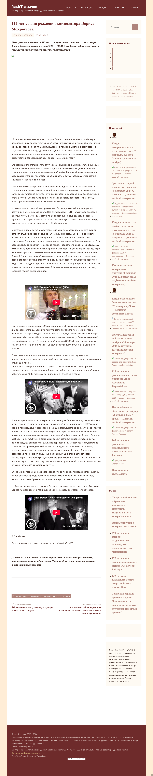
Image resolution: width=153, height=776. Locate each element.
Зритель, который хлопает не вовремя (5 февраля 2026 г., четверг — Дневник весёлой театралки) (124, 190)
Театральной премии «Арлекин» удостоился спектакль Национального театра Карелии (124, 506)
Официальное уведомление (120, 472)
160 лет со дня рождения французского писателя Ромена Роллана (122, 447)
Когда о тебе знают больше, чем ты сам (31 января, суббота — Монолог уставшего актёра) (124, 305)
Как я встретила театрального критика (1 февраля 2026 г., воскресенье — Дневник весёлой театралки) (124, 274)
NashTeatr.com (24, 6)
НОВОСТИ (71, 8)
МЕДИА (102, 8)
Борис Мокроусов (21, 596)
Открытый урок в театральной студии (124, 524)
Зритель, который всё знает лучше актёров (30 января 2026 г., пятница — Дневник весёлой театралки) (123, 344)
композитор (36, 596)
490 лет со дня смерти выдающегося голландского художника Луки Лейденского (122, 542)
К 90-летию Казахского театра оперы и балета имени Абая (123, 581)
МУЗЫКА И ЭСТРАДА (23, 35)
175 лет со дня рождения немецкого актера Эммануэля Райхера (124, 563)
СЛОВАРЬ (135, 8)
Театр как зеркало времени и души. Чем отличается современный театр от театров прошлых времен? (124, 602)
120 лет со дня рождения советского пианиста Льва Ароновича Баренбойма (124, 378)
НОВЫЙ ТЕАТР (118, 8)
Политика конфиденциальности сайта (28, 753)
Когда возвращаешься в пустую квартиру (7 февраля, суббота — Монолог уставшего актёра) (124, 152)
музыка (47, 596)
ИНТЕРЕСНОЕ (87, 8)
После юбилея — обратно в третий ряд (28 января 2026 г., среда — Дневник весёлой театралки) (125, 414)
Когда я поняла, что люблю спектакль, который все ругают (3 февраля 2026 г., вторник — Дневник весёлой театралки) (124, 231)
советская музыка (61, 596)
